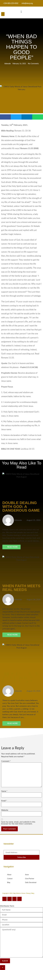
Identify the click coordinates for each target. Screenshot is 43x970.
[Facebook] (4, 899)
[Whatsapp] (19, 899)
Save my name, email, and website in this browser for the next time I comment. (18, 823)
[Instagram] (14, 899)
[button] (3, 14)
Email (4, 801)
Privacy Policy (30, 893)
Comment (6, 761)
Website (4, 810)
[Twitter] (9, 899)
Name (4, 791)
